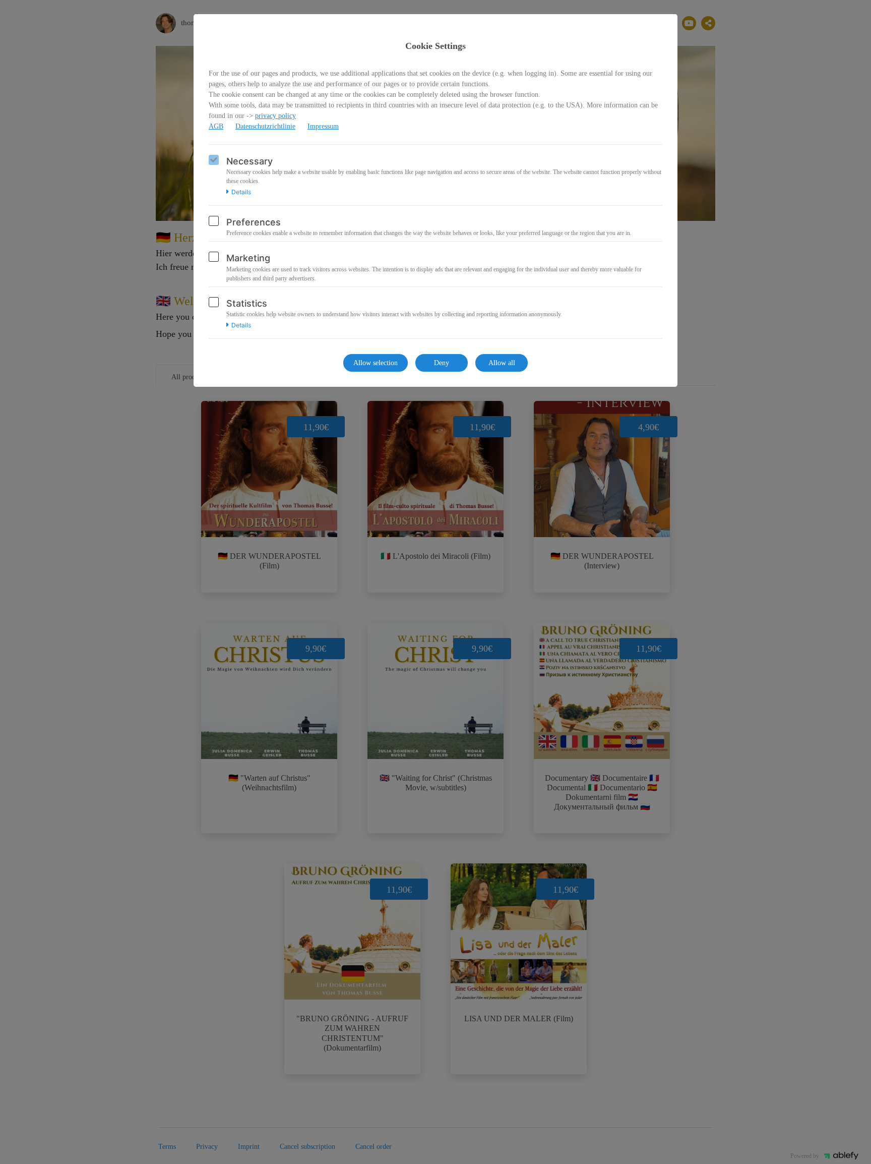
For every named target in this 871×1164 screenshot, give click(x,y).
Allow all (501, 363)
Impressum (323, 126)
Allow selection (375, 363)
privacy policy (275, 116)
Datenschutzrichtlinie (265, 126)
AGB (216, 126)
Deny (441, 363)
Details (241, 192)
